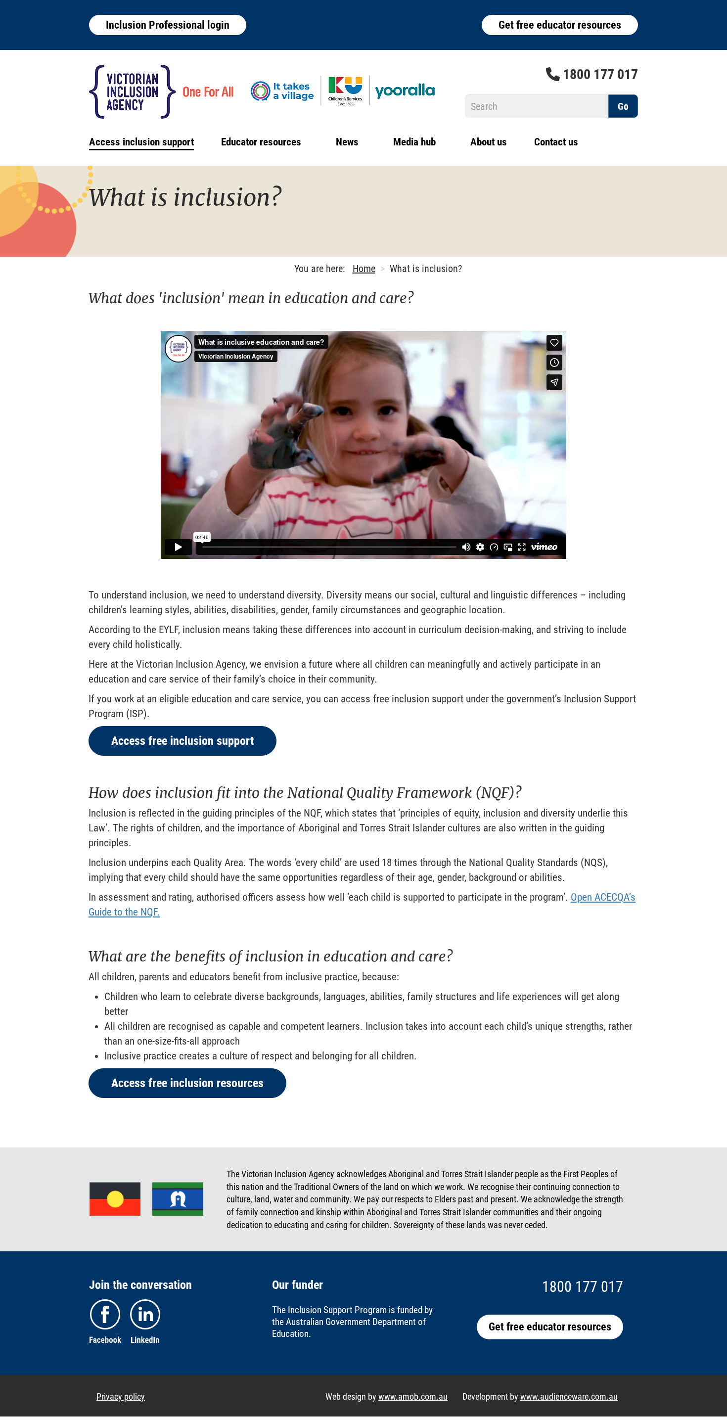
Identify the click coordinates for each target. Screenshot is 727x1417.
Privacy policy (120, 1396)
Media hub (414, 142)
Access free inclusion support (182, 741)
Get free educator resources (560, 25)
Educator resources (261, 142)
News (347, 142)
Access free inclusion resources (187, 1083)
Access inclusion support (141, 142)
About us (488, 142)
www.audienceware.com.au (569, 1396)
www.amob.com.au (413, 1396)
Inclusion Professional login (167, 25)
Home (364, 268)
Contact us (556, 142)
